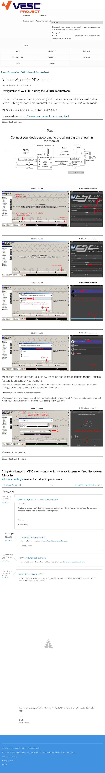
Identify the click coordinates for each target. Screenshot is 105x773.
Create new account (29, 21)
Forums (52, 63)
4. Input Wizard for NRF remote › (88, 485)
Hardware (86, 51)
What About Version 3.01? (31, 574)
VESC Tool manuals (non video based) (35, 72)
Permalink (5, 502)
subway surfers (79, 562)
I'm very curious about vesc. (33, 558)
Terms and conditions (9, 756)
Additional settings (12, 479)
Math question (57, 33)
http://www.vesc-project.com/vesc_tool (45, 116)
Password (43, 15)
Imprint (4, 765)
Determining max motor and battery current (38, 499)
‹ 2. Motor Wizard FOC (12, 485)
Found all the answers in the (34, 537)
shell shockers (67, 562)
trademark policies (53, 752)
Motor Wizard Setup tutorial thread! (55, 541)
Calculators (52, 57)
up (51, 485)
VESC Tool (52, 51)
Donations (87, 57)
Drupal (36, 748)
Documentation (17, 57)
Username (26, 15)
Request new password (43, 21)
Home (17, 51)
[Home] (21, 6)
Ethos (17, 63)
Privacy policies (7, 760)
